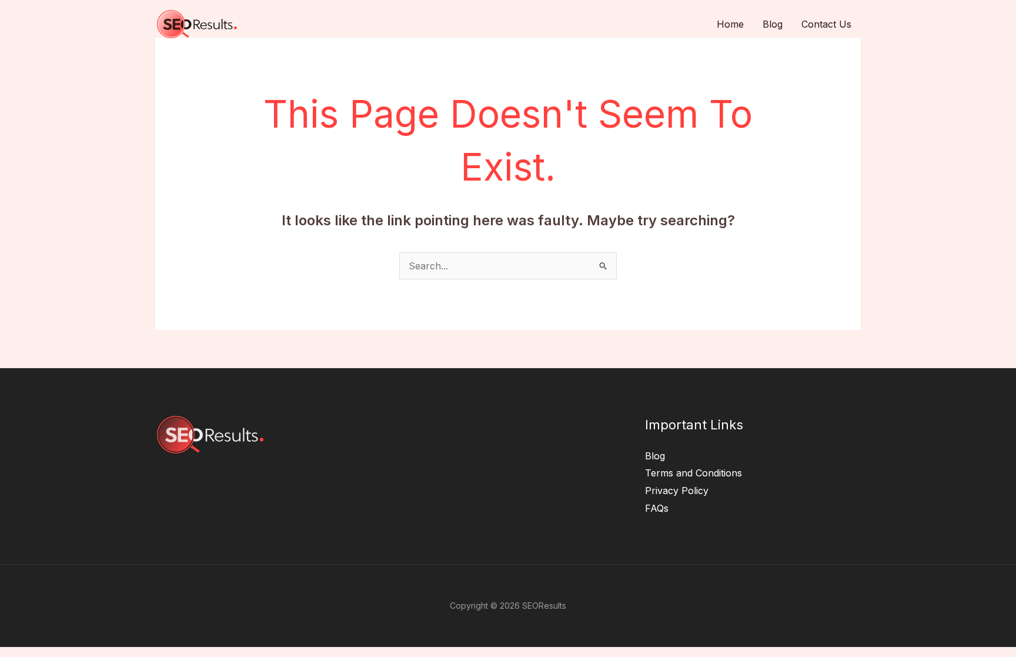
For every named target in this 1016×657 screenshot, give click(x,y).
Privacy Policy (676, 490)
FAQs (657, 508)
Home (730, 24)
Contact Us (826, 24)
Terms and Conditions (693, 473)
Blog (773, 24)
